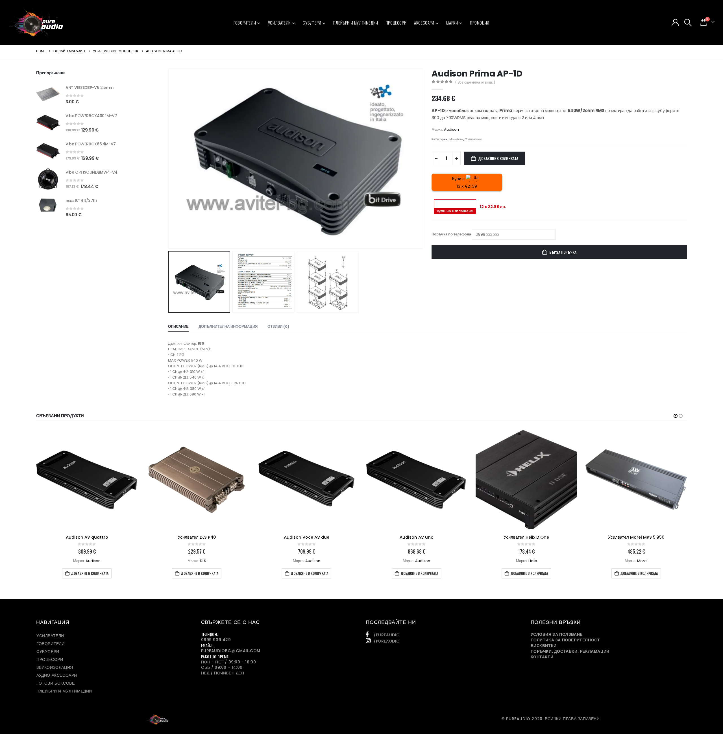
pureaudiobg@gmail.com (231, 651)
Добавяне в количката (498, 158)
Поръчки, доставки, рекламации (570, 651)
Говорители (245, 22)
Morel (642, 560)
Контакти (542, 657)
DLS (203, 560)
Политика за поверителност (565, 640)
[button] (688, 22)
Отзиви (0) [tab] (278, 326)
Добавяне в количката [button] (89, 573)
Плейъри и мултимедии (355, 22)
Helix (532, 560)
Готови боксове (55, 683)
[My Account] (675, 22)
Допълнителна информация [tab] (228, 326)
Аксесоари (424, 22)
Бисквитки (544, 645)
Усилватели (279, 22)
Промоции (479, 22)
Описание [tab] (178, 326)
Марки (452, 22)
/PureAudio (387, 635)
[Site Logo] (36, 22)
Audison (451, 129)
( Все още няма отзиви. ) (475, 82)
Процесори (396, 22)
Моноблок (456, 139)
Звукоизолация (54, 667)
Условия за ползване (557, 634)
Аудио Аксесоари (56, 675)
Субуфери (312, 22)
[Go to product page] (48, 94)
